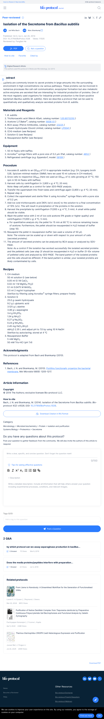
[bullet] (26, 470)
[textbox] (52, 519)
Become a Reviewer (10, 693)
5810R (60, 157)
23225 (60, 124)
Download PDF (95, 663)
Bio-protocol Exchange (64, 693)
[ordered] (30, 470)
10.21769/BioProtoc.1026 (43, 405)
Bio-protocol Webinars (63, 701)
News (5, 688)
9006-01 (50, 121)
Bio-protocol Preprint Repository (67, 697)
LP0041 (66, 128)
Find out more (86, 716)
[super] (17, 470)
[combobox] (52, 519)
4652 (87, 154)
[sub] (21, 470)
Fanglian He (21, 41)
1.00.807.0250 (67, 118)
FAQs (5, 697)
